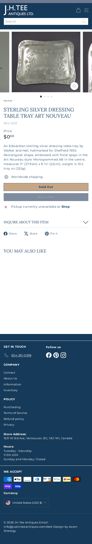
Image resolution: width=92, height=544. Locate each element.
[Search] (83, 21)
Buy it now (46, 197)
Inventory (11, 390)
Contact (9, 372)
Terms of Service (15, 413)
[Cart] (78, 10)
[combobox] (46, 21)
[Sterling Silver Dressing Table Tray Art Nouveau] (30, 291)
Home (8, 100)
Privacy (9, 424)
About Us (10, 378)
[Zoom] (74, 86)
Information (12, 384)
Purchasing (12, 407)
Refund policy (14, 419)
